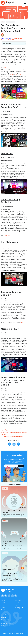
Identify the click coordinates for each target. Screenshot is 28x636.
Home (2, 38)
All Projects (3, 617)
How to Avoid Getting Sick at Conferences (12, 436)
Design (16, 605)
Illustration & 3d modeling (19, 608)
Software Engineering (20, 611)
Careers (3, 607)
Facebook (18, 74)
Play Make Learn (7, 235)
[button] (25, 3)
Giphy (4, 67)
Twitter (11, 74)
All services (17, 602)
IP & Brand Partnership (6, 625)
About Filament (4, 602)
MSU (22, 322)
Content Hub (8, 38)
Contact (3, 609)
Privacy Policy (4, 629)
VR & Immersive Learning (5, 620)
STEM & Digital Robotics (7, 623)
